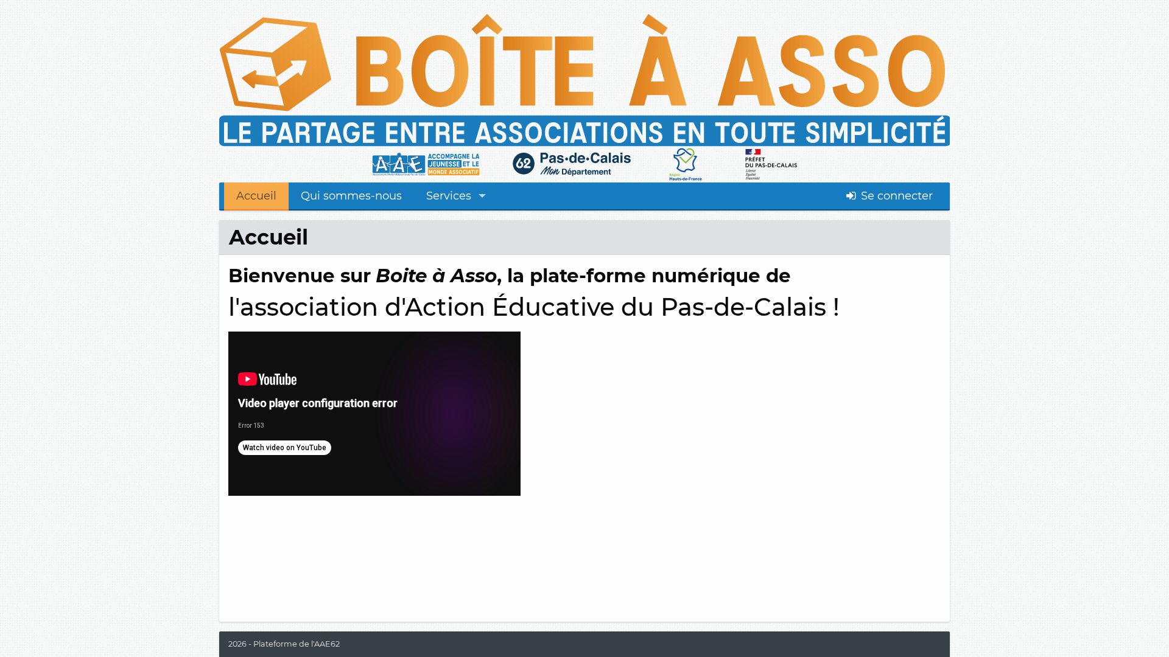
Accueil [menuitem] (256, 196)
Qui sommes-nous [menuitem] (351, 196)
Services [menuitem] (448, 196)
